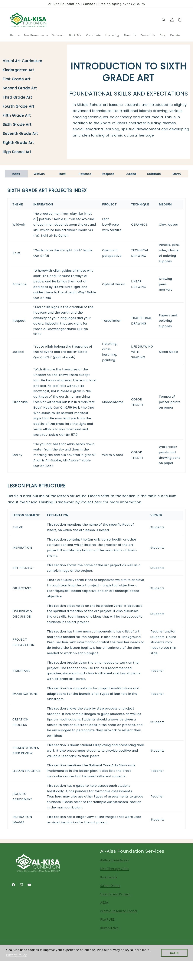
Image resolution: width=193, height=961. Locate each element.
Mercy (177, 174)
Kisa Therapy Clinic (114, 869)
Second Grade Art (20, 88)
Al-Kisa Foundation (114, 860)
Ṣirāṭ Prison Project (115, 894)
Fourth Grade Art (18, 106)
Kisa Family (108, 877)
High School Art (17, 151)
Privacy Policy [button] (16, 955)
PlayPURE (107, 919)
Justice (131, 174)
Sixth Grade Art (17, 124)
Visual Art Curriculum (22, 60)
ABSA (104, 902)
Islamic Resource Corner (119, 911)
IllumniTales (109, 928)
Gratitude (154, 174)
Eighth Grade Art (18, 142)
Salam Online (110, 886)
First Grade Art (17, 79)
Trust (62, 174)
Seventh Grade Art (20, 133)
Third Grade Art (17, 97)
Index (16, 174)
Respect (108, 174)
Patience (85, 174)
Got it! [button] (174, 952)
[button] (14, 35)
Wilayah (39, 174)
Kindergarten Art (18, 69)
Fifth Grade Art (17, 115)
